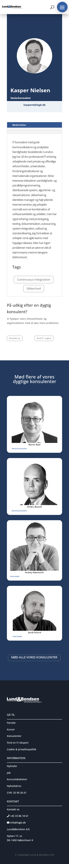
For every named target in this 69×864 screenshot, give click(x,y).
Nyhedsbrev (14, 786)
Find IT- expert (44, 338)
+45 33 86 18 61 (18, 816)
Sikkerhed (34, 288)
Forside (11, 722)
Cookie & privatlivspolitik (21, 749)
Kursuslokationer (17, 779)
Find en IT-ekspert (17, 742)
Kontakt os (14, 338)
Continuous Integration (33, 279)
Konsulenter (14, 736)
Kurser (11, 729)
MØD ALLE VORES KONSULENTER (34, 657)
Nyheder (12, 766)
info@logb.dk (18, 822)
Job (9, 772)
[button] (62, 7)
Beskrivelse (19, 125)
